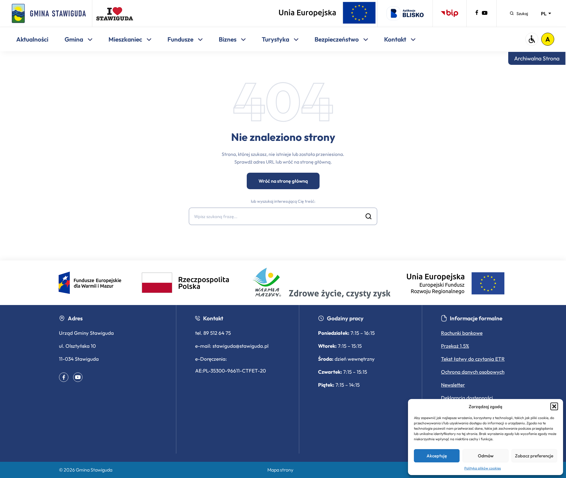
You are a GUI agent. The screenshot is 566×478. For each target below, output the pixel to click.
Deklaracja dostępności (467, 398)
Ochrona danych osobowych (472, 372)
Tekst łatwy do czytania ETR (473, 359)
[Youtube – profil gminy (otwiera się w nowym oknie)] (485, 14)
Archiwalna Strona (537, 58)
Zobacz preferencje (534, 456)
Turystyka (276, 39)
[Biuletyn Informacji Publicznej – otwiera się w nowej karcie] (449, 13)
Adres (75, 318)
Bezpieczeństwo (337, 39)
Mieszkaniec (125, 39)
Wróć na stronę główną (283, 181)
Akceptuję (437, 456)
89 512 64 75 (217, 333)
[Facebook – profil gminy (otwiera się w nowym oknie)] (476, 13)
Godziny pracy (345, 318)
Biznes (228, 39)
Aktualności (32, 39)
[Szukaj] (368, 216)
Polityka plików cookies (482, 468)
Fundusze (181, 39)
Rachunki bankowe (462, 333)
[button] (554, 406)
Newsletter (453, 385)
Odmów (485, 456)
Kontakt (395, 39)
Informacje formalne (476, 318)
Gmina (74, 39)
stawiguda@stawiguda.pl (241, 346)
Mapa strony (280, 470)
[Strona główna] (49, 13)
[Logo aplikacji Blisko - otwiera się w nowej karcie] (405, 13)
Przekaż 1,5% (455, 346)
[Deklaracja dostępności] (531, 39)
